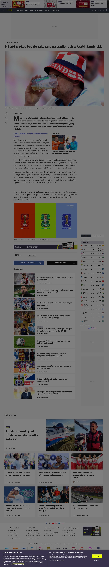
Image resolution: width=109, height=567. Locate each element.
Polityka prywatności (18, 564)
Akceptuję (96, 556)
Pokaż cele (96, 560)
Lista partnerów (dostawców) (56, 560)
